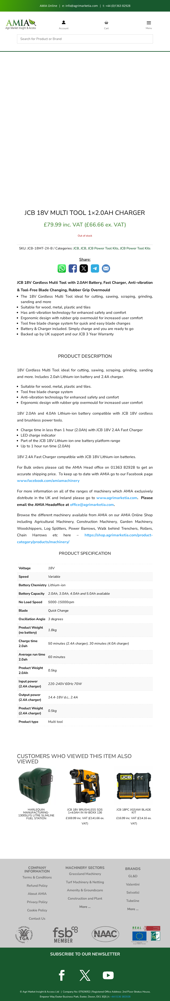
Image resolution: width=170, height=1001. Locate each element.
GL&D (132, 876)
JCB (76, 248)
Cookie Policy (37, 910)
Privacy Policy (37, 902)
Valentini (133, 884)
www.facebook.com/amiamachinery (48, 480)
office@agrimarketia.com (92, 504)
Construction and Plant (85, 898)
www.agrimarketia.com (116, 497)
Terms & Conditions (37, 877)
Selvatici (132, 892)
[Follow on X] (85, 975)
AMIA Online (48, 6)
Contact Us (37, 918)
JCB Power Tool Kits (103, 248)
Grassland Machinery (85, 874)
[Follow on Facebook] (62, 975)
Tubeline (132, 901)
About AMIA (37, 894)
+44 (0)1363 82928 (118, 6)
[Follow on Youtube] (108, 975)
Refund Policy (37, 885)
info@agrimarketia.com (82, 6)
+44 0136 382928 (120, 996)
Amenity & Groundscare (85, 890)
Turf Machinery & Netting (85, 882)
